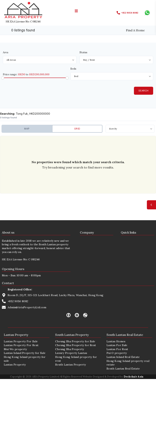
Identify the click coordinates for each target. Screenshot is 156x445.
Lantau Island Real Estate (123, 357)
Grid (77, 128)
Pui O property (117, 353)
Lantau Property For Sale (21, 341)
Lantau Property (15, 364)
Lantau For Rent (117, 349)
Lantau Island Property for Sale (24, 353)
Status (83, 52)
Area (5, 52)
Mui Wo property (15, 349)
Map (26, 128)
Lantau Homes (116, 341)
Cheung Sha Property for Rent (75, 345)
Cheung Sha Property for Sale (75, 341)
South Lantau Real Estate (123, 368)
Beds (73, 68)
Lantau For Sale (117, 345)
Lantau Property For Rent (21, 345)
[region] (78, 164)
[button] (76, 10)
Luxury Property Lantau (71, 353)
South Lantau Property (70, 364)
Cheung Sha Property (69, 349)
